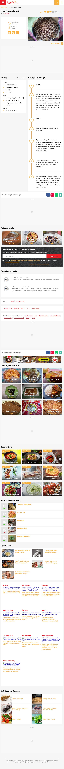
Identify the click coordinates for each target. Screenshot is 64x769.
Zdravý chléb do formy (49, 698)
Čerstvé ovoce (29, 315)
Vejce (33, 318)
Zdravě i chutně (8, 308)
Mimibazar (26, 585)
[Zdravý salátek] (6, 719)
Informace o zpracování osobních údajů (33, 761)
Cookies (44, 761)
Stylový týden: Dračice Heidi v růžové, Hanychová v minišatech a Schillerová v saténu (12, 619)
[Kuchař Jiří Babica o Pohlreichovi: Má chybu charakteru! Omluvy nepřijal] (51, 614)
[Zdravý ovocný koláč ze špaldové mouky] (37, 708)
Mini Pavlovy (20, 520)
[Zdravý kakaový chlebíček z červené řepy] (6, 708)
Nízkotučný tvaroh (55, 315)
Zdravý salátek (16, 719)
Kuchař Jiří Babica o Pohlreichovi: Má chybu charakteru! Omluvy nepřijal (50, 619)
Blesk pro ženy (8, 610)
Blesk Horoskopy (47, 636)
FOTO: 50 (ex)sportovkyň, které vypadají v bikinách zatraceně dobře (12, 643)
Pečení (28, 308)
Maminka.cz (26, 636)
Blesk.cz (45, 610)
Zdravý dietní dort (17, 698)
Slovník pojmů (35, 308)
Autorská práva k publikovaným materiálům (44, 760)
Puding (28, 318)
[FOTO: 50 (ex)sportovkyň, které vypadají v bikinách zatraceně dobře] (12, 638)
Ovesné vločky (8, 318)
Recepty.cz (4, 7)
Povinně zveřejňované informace (43, 762)
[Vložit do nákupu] (13, 32)
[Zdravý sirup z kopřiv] (37, 719)
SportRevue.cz (8, 636)
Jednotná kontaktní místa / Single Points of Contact (24, 762)
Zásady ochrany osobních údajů (43, 263)
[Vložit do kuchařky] (9, 32)
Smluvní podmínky (32, 263)
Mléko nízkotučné (43, 315)
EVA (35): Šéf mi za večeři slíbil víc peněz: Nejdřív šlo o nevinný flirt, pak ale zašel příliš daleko (51, 594)
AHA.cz (5, 585)
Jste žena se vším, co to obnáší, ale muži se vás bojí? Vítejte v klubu (31, 618)
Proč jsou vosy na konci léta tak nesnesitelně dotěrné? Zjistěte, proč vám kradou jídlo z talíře (11, 669)
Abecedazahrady (9, 661)
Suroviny (4, 78)
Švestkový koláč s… (22, 528)
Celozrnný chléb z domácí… (24, 504)
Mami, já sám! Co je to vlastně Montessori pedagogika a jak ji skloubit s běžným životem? (31, 594)
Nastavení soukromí (51, 761)
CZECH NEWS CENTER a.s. (19, 760)
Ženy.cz (25, 610)
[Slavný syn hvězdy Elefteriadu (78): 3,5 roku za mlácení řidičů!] (12, 588)
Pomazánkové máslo (19, 318)
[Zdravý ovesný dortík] (45, 40)
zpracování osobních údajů (12, 262)
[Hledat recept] (56, 2)
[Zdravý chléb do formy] (37, 698)
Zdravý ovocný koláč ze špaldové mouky (50, 708)
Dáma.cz (45, 585)
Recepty (6, 13)
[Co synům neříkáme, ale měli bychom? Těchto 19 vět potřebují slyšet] (31, 639)
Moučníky (16, 308)
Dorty (12, 301)
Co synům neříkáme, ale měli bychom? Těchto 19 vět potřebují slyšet (31, 644)
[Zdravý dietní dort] (6, 698)
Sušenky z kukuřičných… (24, 536)
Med (35, 315)
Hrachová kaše (21, 512)
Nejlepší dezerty (20, 301)
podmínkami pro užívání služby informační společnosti (25, 260)
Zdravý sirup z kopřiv (49, 719)
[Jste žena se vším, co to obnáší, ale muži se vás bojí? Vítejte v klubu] (31, 613)
